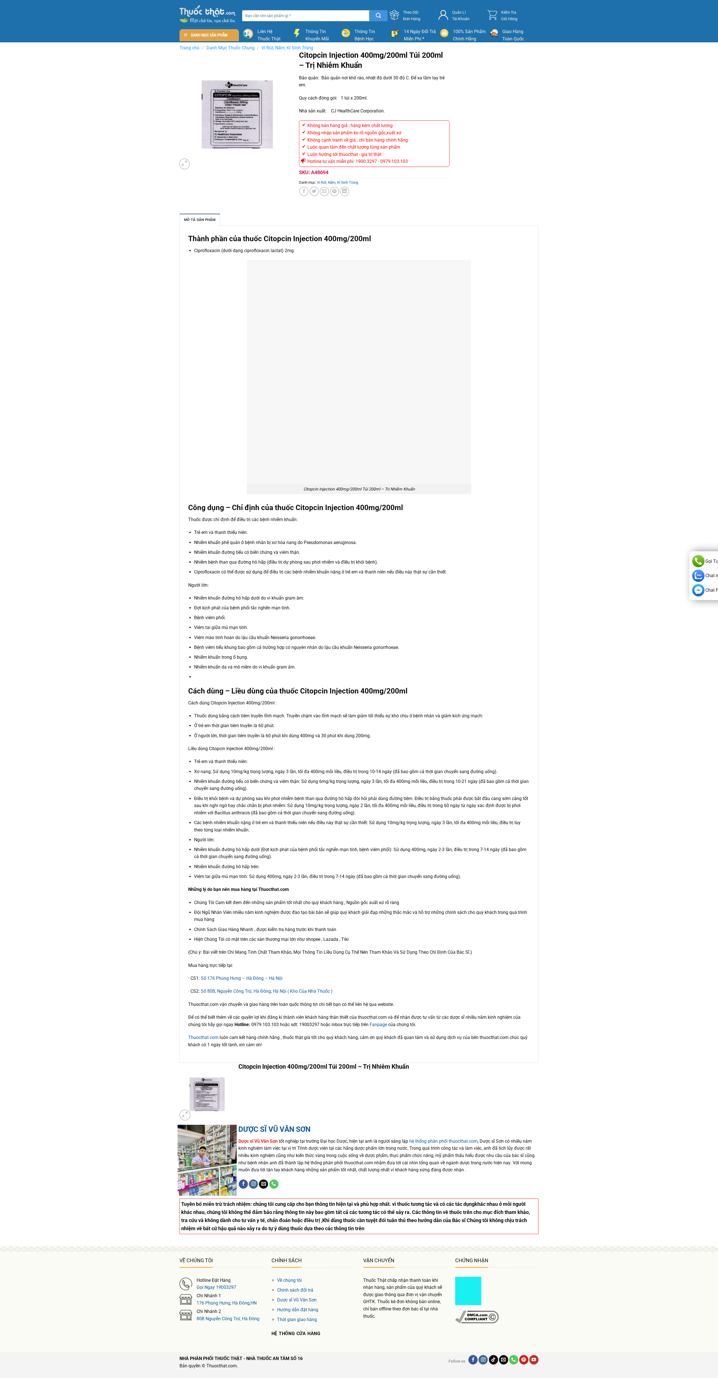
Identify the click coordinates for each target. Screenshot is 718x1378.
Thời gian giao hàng (297, 1319)
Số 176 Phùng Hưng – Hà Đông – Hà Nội (241, 978)
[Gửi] (378, 15)
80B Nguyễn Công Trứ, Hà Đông (228, 1318)
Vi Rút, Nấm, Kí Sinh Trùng (287, 47)
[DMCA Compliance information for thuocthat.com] (477, 1316)
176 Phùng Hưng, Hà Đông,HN (227, 1303)
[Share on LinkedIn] (344, 191)
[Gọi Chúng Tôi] (274, 1184)
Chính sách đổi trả (295, 1290)
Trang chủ (189, 47)
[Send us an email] (263, 1184)
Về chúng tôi (289, 1280)
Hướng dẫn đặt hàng (297, 1309)
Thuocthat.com (203, 1037)
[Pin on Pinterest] (334, 191)
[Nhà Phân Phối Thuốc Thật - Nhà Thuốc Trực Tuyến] (208, 14)
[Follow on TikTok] (493, 1360)
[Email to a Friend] (324, 191)
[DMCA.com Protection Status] (468, 1290)
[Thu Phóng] (184, 163)
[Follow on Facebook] (243, 1184)
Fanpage (378, 1024)
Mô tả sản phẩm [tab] (200, 220)
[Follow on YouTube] (533, 1360)
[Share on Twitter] (314, 191)
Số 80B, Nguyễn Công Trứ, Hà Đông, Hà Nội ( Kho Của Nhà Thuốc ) (267, 991)
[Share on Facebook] (304, 191)
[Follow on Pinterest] (523, 1360)
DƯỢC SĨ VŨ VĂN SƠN (274, 1129)
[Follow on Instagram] (253, 1184)
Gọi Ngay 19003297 (216, 1287)
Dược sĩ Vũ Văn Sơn (297, 1300)
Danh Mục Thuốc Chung (230, 47)
